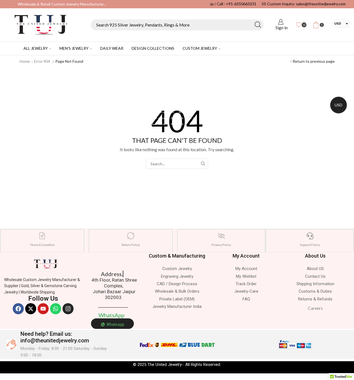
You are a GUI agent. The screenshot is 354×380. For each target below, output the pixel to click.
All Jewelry (36, 48)
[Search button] (258, 24)
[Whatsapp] (55, 308)
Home (25, 61)
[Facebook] (18, 308)
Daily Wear (111, 48)
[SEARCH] (203, 164)
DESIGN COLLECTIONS (153, 48)
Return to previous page (314, 61)
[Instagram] (68, 308)
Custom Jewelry (200, 48)
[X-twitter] (30, 308)
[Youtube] (43, 308)
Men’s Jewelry (73, 48)
